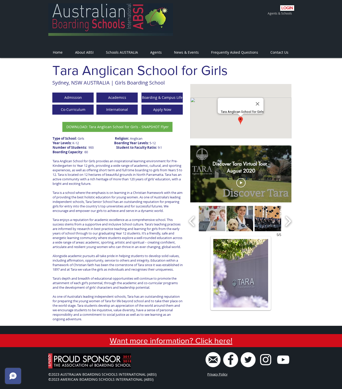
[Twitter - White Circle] (248, 359)
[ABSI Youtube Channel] (283, 359)
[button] (73, 98)
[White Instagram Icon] (265, 359)
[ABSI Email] (213, 359)
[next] (288, 220)
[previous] (192, 220)
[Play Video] (241, 183)
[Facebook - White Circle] (230, 359)
